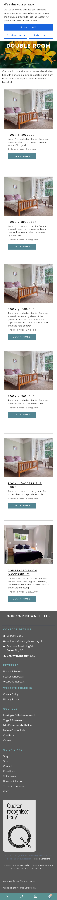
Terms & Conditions (41, 859)
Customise (14, 35)
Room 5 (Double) (22, 309)
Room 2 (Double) (22, 134)
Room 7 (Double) (22, 396)
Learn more (22, 156)
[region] (28, 20)
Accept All (28, 27)
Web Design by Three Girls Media (19, 888)
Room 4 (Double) (22, 222)
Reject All (41, 35)
